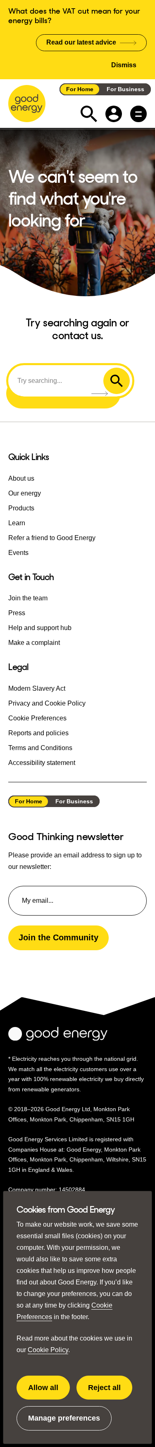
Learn (16, 522)
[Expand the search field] (89, 114)
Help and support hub (40, 627)
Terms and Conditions (40, 747)
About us (21, 478)
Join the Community (58, 937)
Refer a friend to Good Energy (51, 537)
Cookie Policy (48, 1349)
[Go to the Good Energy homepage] (26, 103)
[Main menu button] (138, 114)
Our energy (24, 493)
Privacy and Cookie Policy (47, 703)
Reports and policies (38, 732)
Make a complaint (34, 642)
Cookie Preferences (37, 718)
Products (21, 508)
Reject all (110, 1391)
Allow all (49, 1391)
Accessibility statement (41, 762)
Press (16, 612)
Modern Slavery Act (36, 688)
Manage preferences (64, 1422)
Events (18, 552)
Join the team (28, 598)
